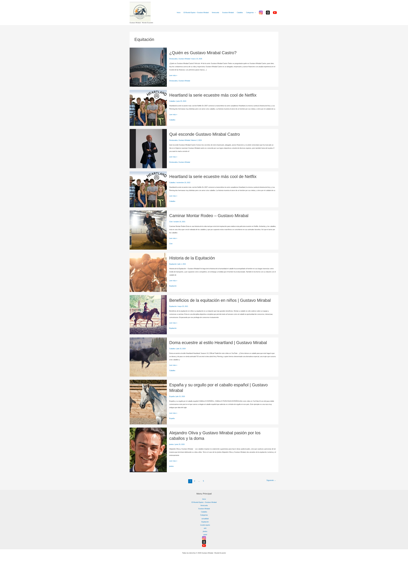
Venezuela (215, 12)
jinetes (171, 444)
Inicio (178, 12)
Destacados (173, 59)
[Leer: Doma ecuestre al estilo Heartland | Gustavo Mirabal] (148, 357)
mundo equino (205, 525)
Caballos (240, 12)
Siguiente (271, 480)
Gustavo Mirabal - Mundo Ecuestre (141, 22)
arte (205, 528)
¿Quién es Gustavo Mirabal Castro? (203, 52)
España (172, 396)
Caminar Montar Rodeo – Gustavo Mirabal (208, 215)
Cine (170, 222)
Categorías (250, 12)
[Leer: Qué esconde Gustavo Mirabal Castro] (148, 148)
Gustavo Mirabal (228, 12)
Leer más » (173, 75)
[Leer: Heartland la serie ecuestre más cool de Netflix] (148, 108)
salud (205, 534)
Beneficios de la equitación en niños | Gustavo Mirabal (220, 300)
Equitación (172, 264)
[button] (255, 12)
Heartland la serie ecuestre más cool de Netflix (212, 95)
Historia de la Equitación (192, 258)
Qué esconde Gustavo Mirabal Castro (204, 134)
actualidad (205, 518)
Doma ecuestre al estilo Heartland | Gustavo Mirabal (218, 342)
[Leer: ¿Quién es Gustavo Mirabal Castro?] (148, 67)
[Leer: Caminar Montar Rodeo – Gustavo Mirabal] (148, 230)
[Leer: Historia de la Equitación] (148, 272)
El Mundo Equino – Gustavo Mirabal (196, 12)
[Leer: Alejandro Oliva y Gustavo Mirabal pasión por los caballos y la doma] (148, 450)
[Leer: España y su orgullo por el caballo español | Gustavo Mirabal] (148, 402)
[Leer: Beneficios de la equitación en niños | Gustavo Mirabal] (148, 314)
